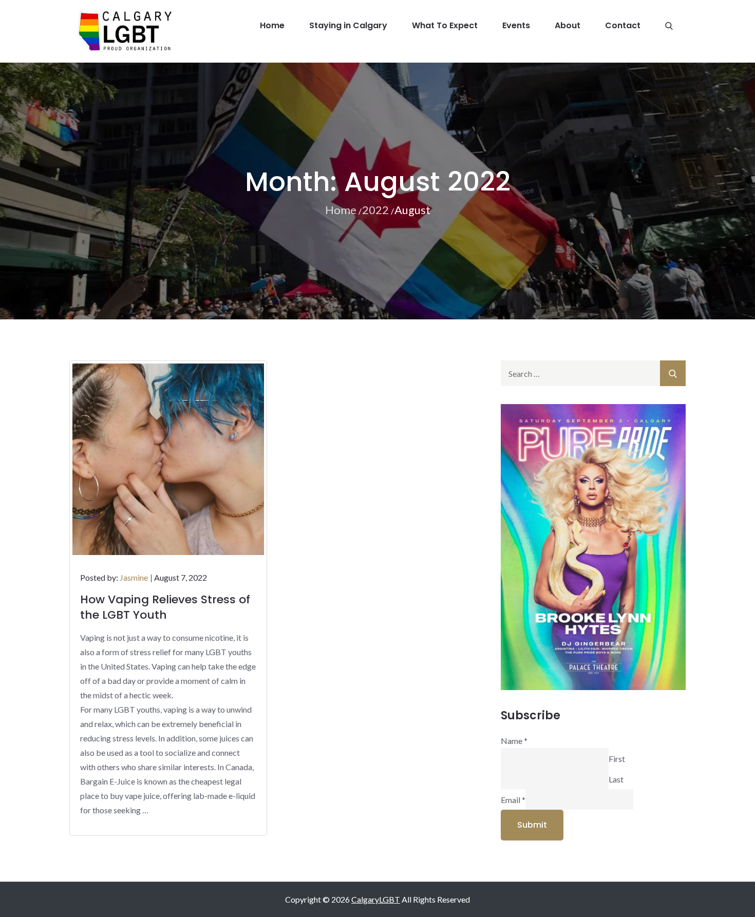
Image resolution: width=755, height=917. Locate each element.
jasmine (134, 577)
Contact (622, 25)
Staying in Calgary (348, 25)
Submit (532, 825)
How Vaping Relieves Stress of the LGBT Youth (165, 607)
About (567, 25)
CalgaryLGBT (375, 899)
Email (513, 799)
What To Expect (445, 25)
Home (272, 25)
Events (516, 25)
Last (616, 779)
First (617, 758)
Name (514, 741)
